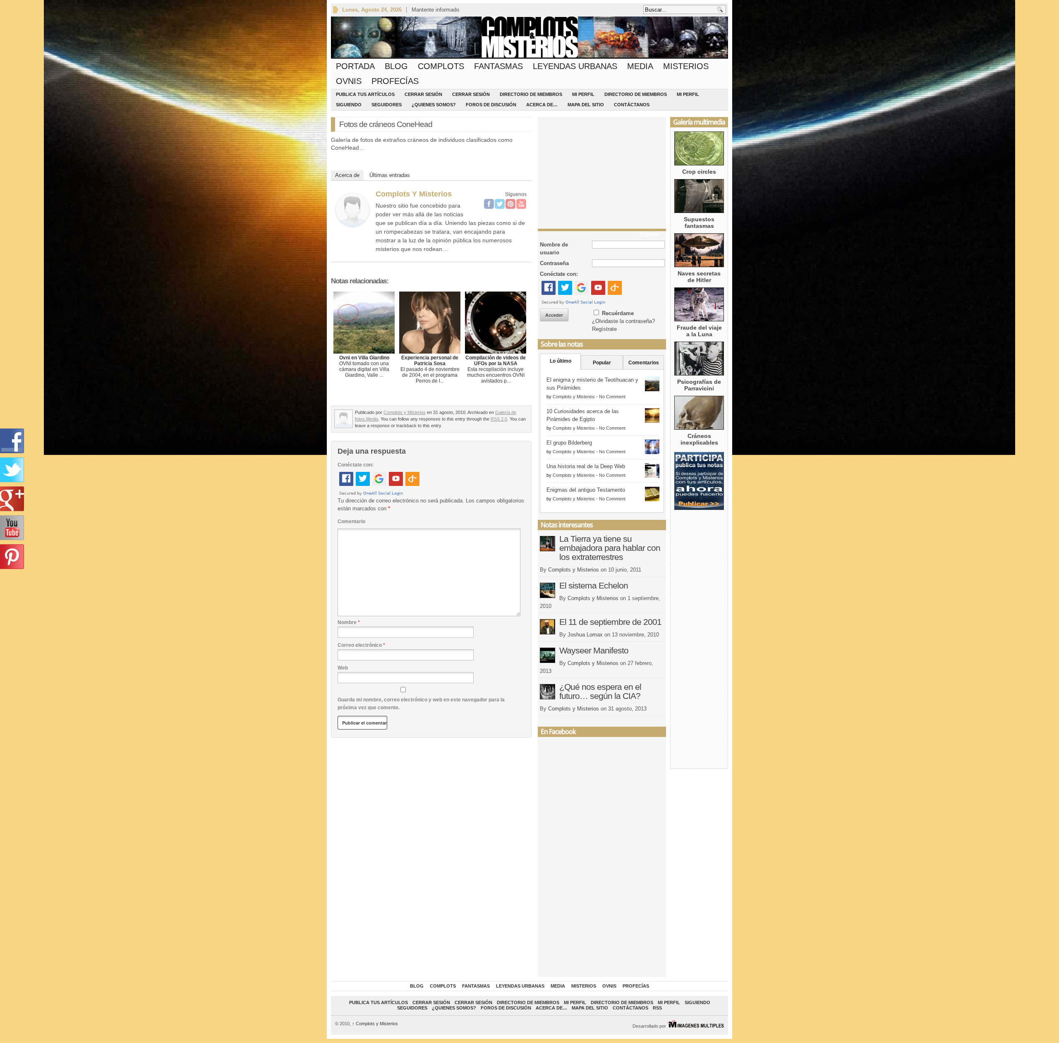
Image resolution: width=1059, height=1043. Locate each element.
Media (640, 66)
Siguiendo (349, 104)
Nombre (349, 622)
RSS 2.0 (499, 418)
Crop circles (699, 171)
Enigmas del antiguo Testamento (585, 490)
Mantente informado (435, 10)
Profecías (395, 81)
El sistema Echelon (593, 585)
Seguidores (386, 104)
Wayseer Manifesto (593, 650)
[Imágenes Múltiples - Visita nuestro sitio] (695, 1026)
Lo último (560, 361)
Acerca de (347, 175)
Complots (441, 66)
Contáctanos (631, 104)
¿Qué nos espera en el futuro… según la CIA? (600, 691)
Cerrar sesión (423, 94)
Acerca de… (542, 104)
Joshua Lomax (585, 635)
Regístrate (604, 329)
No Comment (612, 396)
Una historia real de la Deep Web (585, 466)
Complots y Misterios (414, 194)
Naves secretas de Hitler (699, 276)
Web (343, 668)
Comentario (351, 521)
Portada (355, 66)
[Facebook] (489, 204)
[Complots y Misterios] (352, 224)
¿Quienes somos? (434, 104)
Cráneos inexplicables (699, 439)
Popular (602, 363)
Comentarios (643, 363)
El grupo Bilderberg (569, 443)
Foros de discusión (491, 104)
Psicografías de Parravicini (699, 385)
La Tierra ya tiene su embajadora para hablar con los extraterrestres (609, 548)
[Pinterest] (510, 204)
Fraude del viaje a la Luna (699, 330)
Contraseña (554, 263)
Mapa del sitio (586, 104)
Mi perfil (583, 94)
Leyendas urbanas (575, 66)
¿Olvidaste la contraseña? (623, 321)
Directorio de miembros (531, 94)
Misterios (686, 66)
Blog (396, 66)
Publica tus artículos (365, 94)
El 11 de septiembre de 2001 (610, 622)
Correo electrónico (361, 645)
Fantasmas (498, 66)
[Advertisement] (602, 170)
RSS (657, 1007)
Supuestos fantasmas (699, 222)
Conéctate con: (356, 465)
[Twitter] (500, 204)
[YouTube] (521, 204)
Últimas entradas (389, 175)
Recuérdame (618, 313)
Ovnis (349, 81)
